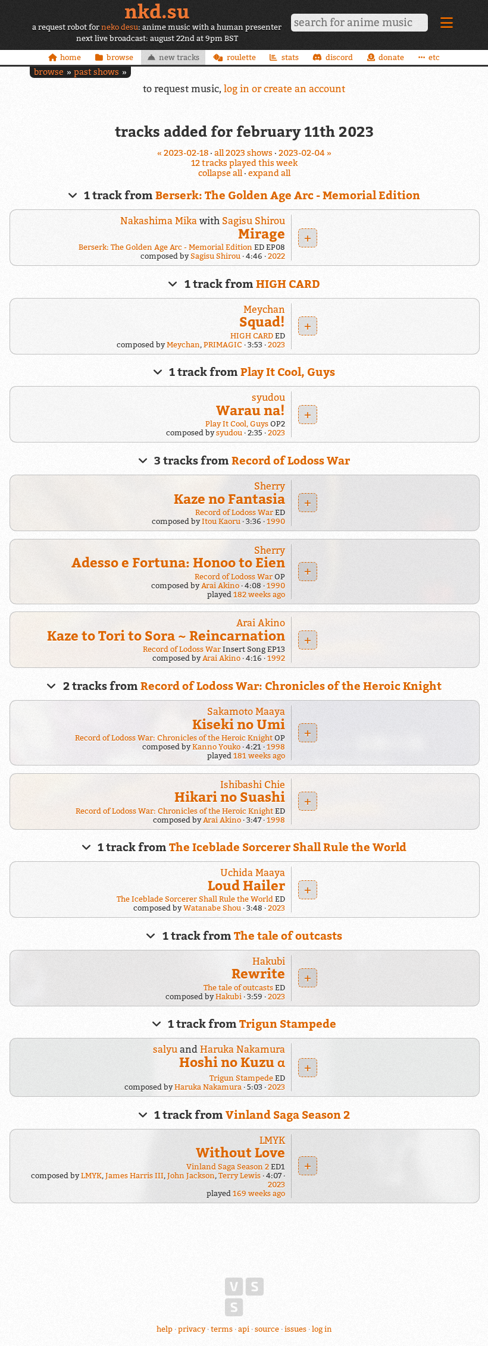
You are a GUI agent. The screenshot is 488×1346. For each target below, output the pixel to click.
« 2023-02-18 (182, 153)
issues (295, 1329)
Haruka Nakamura (242, 1049)
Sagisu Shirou (253, 221)
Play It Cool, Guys (287, 371)
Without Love (240, 1152)
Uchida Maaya (252, 872)
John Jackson (191, 1175)
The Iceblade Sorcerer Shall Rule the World (287, 847)
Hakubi (268, 961)
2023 (276, 344)
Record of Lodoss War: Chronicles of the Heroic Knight (291, 685)
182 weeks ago (259, 594)
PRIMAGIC (223, 344)
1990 (276, 521)
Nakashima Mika (158, 221)
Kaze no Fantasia (229, 499)
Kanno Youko (216, 746)
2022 (276, 256)
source (267, 1329)
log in (322, 1329)
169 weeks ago (259, 1193)
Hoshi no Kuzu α (232, 1062)
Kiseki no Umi (238, 724)
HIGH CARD (288, 283)
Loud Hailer (246, 885)
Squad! (262, 321)
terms (222, 1329)
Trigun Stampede (287, 1023)
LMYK (272, 1140)
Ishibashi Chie (252, 784)
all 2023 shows (243, 153)
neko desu (119, 27)
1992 (276, 658)
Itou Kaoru (221, 521)
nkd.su (156, 11)
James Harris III (134, 1175)
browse (49, 72)
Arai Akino (220, 585)
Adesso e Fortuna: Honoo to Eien (178, 562)
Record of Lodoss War (291, 460)
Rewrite (258, 973)
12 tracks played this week (244, 163)
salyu (165, 1049)
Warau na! (250, 410)
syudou (268, 397)
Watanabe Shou (212, 907)
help (165, 1329)
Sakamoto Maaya (246, 711)
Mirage (261, 233)
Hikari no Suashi (229, 797)
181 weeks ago (259, 755)
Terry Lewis (239, 1175)
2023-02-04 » (305, 153)
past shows (96, 72)
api (243, 1329)
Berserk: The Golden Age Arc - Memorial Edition (287, 195)
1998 (276, 746)
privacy (191, 1329)
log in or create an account (284, 89)
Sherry (269, 486)
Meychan (264, 309)
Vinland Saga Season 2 (288, 1114)
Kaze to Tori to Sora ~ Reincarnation (166, 635)
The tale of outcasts (288, 935)
